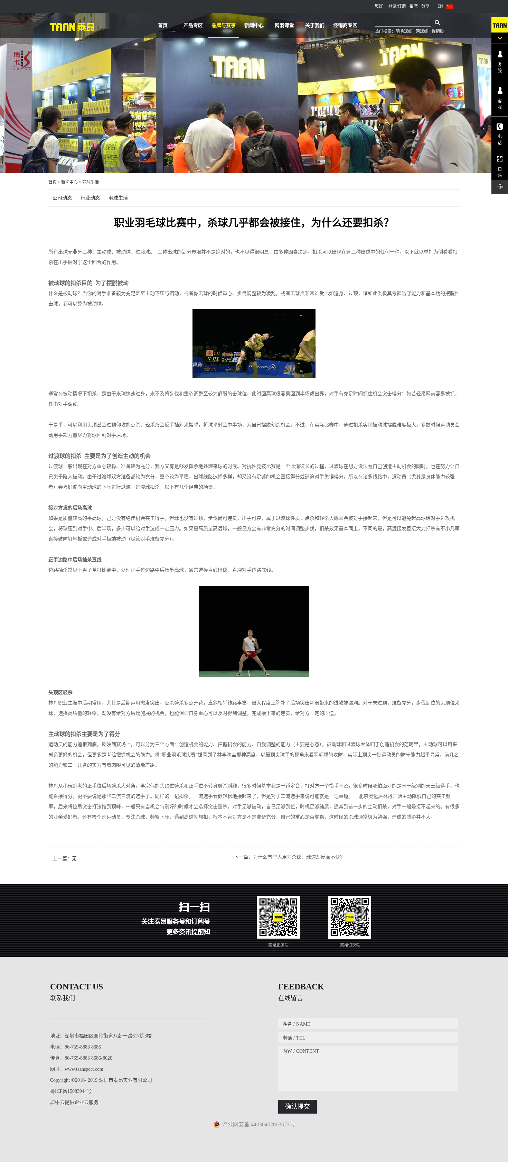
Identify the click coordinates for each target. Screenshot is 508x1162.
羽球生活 (90, 182)
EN (440, 6)
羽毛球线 (404, 31)
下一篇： (289, 857)
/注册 (401, 6)
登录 (392, 6)
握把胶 (438, 31)
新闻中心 (69, 182)
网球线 (422, 31)
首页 (163, 25)
